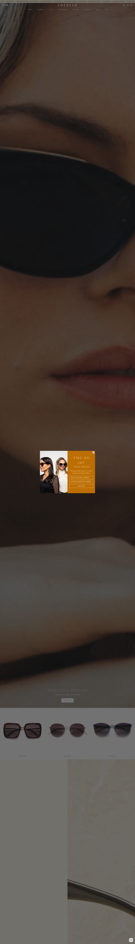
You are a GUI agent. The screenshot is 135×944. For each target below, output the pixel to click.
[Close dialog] (93, 452)
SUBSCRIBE (81, 486)
